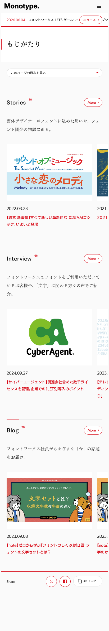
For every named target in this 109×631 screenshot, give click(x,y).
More (92, 102)
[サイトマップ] (99, 6)
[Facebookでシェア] (65, 581)
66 (36, 256)
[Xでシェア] (51, 581)
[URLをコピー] (87, 581)
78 (23, 427)
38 (30, 100)
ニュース (89, 19)
